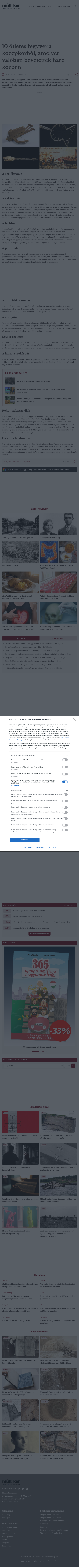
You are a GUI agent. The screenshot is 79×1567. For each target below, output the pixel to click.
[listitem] (39, 755)
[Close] (75, 720)
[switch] (65, 759)
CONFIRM (24, 840)
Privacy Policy (51, 847)
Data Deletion (27, 847)
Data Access (39, 847)
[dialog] (39, 783)
